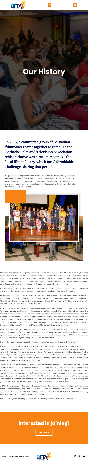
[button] (49, 5)
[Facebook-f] (79, 456)
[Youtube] (84, 456)
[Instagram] (75, 456)
